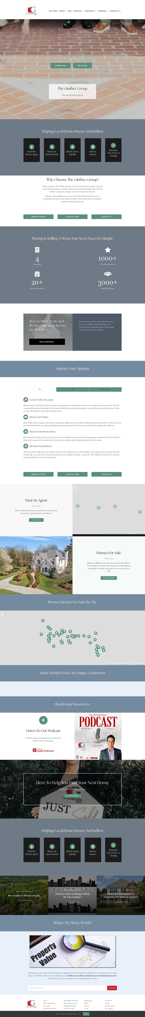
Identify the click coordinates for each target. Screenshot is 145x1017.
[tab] (39, 389)
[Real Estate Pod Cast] (43, 745)
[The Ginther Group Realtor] (31, 4)
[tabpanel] (72, 427)
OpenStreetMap (120, 533)
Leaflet (107, 533)
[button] (77, 506)
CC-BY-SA (132, 533)
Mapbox (143, 533)
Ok (86, 1014)
